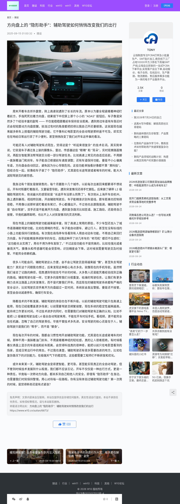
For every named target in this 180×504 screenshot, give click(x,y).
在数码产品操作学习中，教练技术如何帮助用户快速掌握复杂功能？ (151, 147)
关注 (145, 99)
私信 (160, 99)
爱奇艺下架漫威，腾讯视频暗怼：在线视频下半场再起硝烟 (139, 287)
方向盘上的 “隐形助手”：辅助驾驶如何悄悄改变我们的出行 (62, 406)
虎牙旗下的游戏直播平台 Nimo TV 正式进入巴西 (139, 309)
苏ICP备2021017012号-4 (90, 493)
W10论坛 (87, 5)
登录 (147, 5)
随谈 (34, 5)
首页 (26, 5)
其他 (76, 5)
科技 (42, 5)
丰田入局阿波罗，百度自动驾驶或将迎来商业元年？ (162, 309)
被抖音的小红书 (137, 354)
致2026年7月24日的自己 (148, 117)
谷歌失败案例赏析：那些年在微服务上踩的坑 (162, 287)
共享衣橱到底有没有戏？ (162, 333)
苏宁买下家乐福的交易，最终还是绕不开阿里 (139, 379)
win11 (68, 5)
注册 (155, 5)
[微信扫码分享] (14, 499)
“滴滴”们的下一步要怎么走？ (138, 333)
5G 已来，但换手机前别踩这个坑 (161, 379)
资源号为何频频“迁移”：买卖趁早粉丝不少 (162, 356)
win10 (59, 5)
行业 (50, 5)
